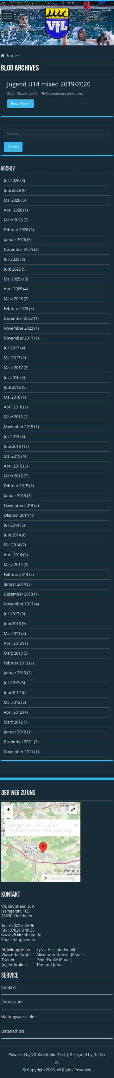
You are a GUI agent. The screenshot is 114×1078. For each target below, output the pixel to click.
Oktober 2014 (16, 515)
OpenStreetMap (61, 878)
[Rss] (56, 1062)
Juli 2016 (11, 377)
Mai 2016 (12, 397)
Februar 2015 (16, 485)
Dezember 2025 (18, 249)
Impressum (12, 1002)
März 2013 (13, 653)
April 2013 (13, 643)
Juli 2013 (11, 613)
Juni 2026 (12, 190)
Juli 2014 (11, 525)
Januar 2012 (15, 732)
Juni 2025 (12, 269)
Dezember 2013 (18, 594)
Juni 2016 (12, 387)
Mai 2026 (12, 200)
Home (10, 55)
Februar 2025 (16, 308)
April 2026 (13, 210)
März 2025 (13, 298)
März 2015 (13, 476)
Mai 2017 (12, 357)
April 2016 (13, 407)
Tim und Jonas (49, 964)
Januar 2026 (15, 239)
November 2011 (18, 751)
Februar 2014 (16, 574)
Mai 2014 (12, 544)
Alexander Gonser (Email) (60, 954)
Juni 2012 (12, 692)
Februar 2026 (16, 229)
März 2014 (13, 564)
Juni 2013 (12, 623)
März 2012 (13, 722)
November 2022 (18, 328)
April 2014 (13, 554)
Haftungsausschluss (19, 1016)
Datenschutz (12, 1031)
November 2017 (18, 338)
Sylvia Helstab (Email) (55, 949)
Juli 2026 (11, 180)
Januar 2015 (15, 495)
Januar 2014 (15, 584)
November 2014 (18, 505)
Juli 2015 (11, 436)
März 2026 (13, 220)
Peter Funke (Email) (54, 959)
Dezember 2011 (18, 741)
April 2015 (13, 466)
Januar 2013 (15, 672)
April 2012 (13, 712)
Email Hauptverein (18, 939)
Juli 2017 (11, 348)
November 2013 (18, 604)
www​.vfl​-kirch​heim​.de (21, 935)
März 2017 (13, 367)
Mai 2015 (12, 456)
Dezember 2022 (18, 318)
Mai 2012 (12, 702)
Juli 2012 (11, 682)
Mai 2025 (12, 279)
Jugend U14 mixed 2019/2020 (49, 84)
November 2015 (18, 426)
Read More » (20, 103)
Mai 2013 (12, 633)
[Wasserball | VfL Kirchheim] (57, 22)
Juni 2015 (12, 446)
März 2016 (13, 416)
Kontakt (8, 987)
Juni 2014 (12, 535)
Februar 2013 (16, 663)
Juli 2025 (11, 259)
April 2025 (13, 288)
